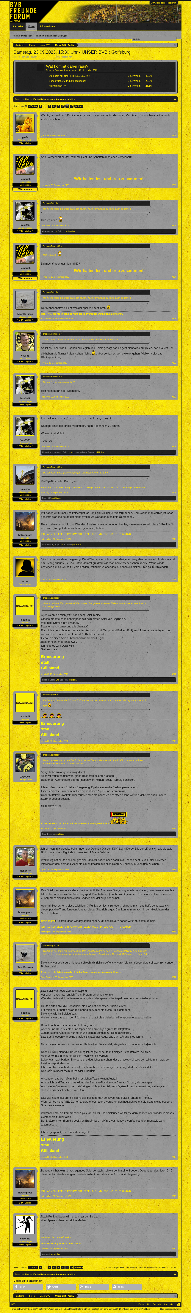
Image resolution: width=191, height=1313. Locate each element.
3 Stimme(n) (134, 75)
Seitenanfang (169, 1304)
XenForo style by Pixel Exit (137, 1309)
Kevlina (25, 355)
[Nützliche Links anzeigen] (175, 45)
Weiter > (79, 106)
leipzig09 (25, 619)
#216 (174, 932)
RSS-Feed (178, 1304)
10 (63, 106)
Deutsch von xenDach (108, 1309)
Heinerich (25, 179)
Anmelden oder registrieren (163, 3)
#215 (174, 869)
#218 (174, 1157)
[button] (28, 1287)
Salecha (61, 231)
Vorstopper (57, 452)
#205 (174, 318)
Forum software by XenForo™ (36, 1309)
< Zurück (33, 106)
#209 (174, 492)
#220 (174, 1248)
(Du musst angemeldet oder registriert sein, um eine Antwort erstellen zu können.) (141, 1267)
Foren (31, 26)
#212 (174, 674)
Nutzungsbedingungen (170, 1309)
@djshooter (48, 920)
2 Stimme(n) (134, 81)
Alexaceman (47, 231)
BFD (13, 1304)
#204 (174, 277)
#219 (174, 1196)
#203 (174, 226)
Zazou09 (68, 544)
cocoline (25, 1238)
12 (72, 106)
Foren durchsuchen (22, 36)
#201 (174, 135)
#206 (174, 363)
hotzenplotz (25, 535)
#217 (174, 977)
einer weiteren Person (84, 452)
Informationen (47, 26)
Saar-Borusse (25, 314)
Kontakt (141, 1304)
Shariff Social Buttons (77, 1309)
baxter (25, 581)
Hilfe (149, 1304)
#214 (174, 828)
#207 (174, 397)
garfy (25, 137)
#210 (174, 539)
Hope (56, 544)
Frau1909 (25, 225)
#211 (174, 579)
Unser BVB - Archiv (46, 57)
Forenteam (77, 57)
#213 (174, 741)
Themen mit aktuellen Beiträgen (51, 36)
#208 (174, 447)
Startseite (17, 26)
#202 (174, 185)
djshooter (25, 870)
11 (67, 106)
